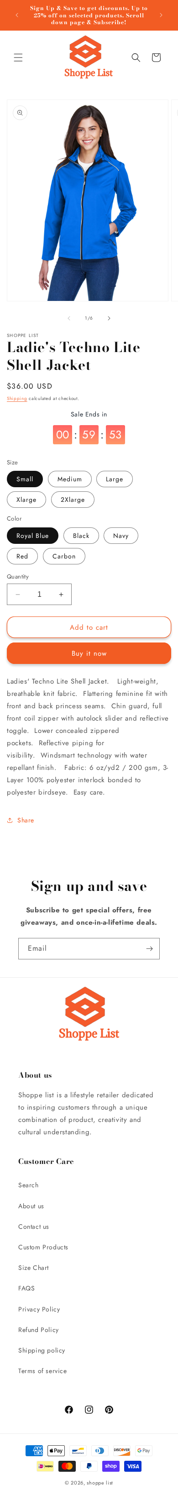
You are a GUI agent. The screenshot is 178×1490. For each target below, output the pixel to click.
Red (22, 556)
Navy (121, 535)
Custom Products (43, 1247)
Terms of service (42, 1370)
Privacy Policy (39, 1309)
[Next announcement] (161, 15)
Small (24, 479)
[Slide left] (69, 318)
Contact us (33, 1226)
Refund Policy (38, 1329)
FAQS (26, 1288)
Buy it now (89, 653)
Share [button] (25, 820)
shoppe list (100, 1482)
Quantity (18, 576)
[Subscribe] (149, 948)
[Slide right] (109, 318)
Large (114, 479)
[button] (18, 57)
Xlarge (26, 499)
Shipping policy (41, 1350)
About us (31, 1206)
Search (28, 1185)
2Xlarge (73, 499)
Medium (70, 479)
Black (81, 535)
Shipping (17, 398)
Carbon (64, 556)
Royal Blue (32, 535)
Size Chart (33, 1267)
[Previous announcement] (17, 15)
